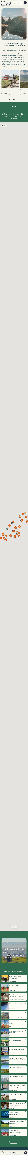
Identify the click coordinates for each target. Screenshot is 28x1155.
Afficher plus (13, 1142)
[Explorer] (10, 79)
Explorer (6, 93)
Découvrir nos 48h (8, 961)
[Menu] (25, 2)
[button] (5, 539)
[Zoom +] (15, 926)
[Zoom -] (12, 926)
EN (2, 1153)
